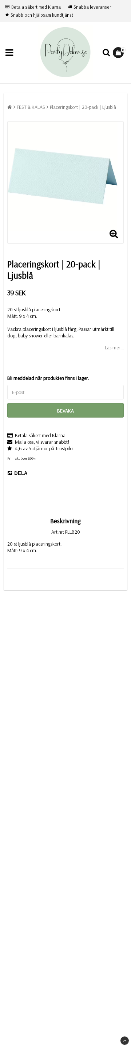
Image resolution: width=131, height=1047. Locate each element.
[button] (119, 53)
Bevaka (65, 410)
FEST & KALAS (31, 107)
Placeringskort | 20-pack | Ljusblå (83, 107)
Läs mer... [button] (114, 347)
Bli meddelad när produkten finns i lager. (48, 378)
